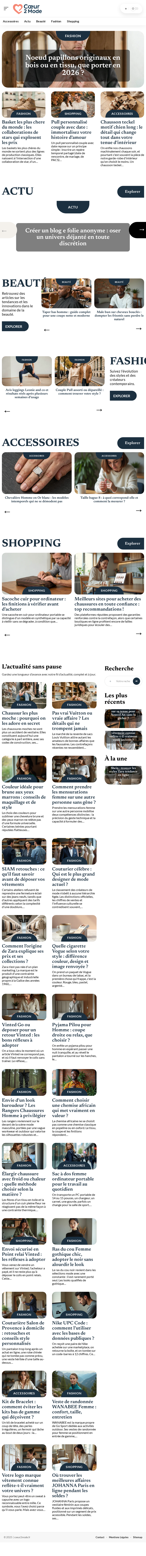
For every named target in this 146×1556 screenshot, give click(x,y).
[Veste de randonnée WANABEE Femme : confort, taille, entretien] (74, 1384)
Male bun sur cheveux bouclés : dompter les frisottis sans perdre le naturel (119, 316)
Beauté (25, 284)
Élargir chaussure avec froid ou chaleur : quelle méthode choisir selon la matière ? (24, 1184)
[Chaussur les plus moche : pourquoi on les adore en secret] (24, 695)
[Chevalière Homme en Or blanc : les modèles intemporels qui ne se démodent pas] (37, 473)
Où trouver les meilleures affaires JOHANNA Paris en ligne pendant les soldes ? (73, 1486)
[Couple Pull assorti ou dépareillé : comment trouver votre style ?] (80, 371)
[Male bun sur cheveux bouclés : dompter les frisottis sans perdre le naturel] (119, 293)
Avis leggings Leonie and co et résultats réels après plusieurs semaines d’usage (27, 394)
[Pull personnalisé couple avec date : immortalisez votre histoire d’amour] (73, 104)
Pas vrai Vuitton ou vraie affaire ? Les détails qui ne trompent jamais (72, 721)
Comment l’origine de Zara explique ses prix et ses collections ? (23, 954)
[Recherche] (126, 8)
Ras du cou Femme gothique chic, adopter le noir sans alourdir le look (72, 1257)
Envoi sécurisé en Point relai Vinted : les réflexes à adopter (23, 1254)
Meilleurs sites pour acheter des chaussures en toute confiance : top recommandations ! (108, 604)
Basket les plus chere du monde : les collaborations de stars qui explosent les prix (23, 132)
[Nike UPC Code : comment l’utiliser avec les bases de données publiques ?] (74, 1305)
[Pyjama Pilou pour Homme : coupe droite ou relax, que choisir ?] (74, 1007)
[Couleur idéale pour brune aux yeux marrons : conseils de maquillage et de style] (24, 769)
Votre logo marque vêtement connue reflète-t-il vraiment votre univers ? (23, 1483)
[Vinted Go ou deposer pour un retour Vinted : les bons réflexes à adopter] (24, 1007)
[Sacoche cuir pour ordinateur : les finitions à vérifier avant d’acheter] (37, 573)
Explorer (132, 192)
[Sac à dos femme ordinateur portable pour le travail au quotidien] (74, 1156)
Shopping (73, 113)
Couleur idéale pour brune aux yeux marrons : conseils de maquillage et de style (24, 797)
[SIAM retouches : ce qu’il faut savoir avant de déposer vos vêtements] (24, 851)
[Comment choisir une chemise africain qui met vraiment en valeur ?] (74, 1082)
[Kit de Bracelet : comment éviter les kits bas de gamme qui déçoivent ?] (24, 1384)
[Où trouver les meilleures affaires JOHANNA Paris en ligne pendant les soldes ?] (74, 1457)
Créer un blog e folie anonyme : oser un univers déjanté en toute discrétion (73, 237)
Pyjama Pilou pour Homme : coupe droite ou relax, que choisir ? (72, 1033)
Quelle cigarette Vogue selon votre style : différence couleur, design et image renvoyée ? (70, 956)
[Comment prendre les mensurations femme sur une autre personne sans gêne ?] (74, 769)
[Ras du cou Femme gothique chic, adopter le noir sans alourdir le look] (74, 1231)
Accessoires (122, 113)
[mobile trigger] (7, 8)
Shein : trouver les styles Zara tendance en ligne (123, 772)
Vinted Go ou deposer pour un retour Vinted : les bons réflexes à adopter (21, 1035)
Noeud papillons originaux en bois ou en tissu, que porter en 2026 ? (73, 65)
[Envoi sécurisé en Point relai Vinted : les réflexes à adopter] (24, 1231)
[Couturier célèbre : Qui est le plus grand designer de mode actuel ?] (74, 851)
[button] (10, 230)
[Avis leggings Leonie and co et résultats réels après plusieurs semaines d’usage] (27, 371)
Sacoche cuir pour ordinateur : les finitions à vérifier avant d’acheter (34, 604)
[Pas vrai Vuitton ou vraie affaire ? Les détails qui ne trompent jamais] (74, 695)
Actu (17, 192)
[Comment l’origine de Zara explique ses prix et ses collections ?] (24, 928)
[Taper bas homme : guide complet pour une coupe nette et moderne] (66, 293)
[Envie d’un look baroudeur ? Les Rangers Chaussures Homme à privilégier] (24, 1082)
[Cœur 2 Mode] (27, 8)
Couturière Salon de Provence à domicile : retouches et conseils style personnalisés (23, 1333)
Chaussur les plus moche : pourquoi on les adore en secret (24, 718)
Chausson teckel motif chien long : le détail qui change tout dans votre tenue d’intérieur (122, 132)
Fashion (73, 36)
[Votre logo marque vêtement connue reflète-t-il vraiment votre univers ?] (24, 1457)
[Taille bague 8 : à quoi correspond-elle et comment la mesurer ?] (109, 473)
